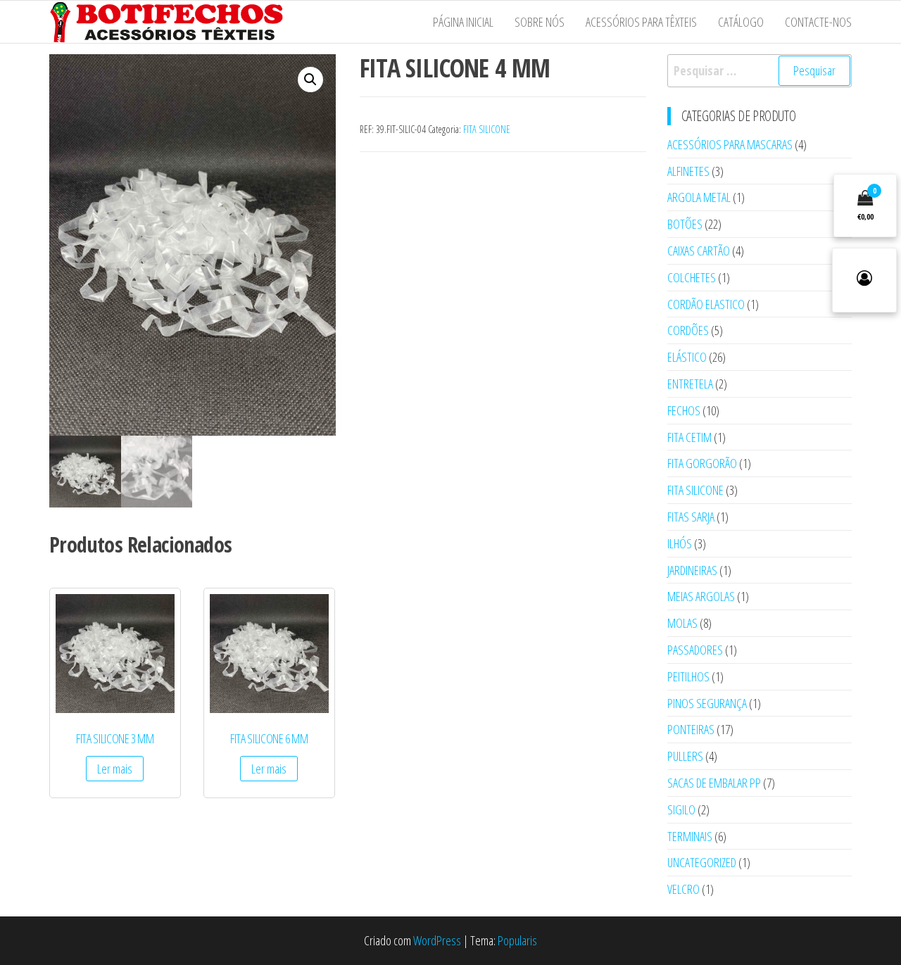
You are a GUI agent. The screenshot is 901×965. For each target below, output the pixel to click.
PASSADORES (695, 649)
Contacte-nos (818, 21)
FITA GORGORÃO (702, 463)
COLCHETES (691, 277)
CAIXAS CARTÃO (698, 250)
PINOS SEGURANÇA (707, 703)
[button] (310, 79)
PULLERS (685, 756)
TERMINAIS (689, 836)
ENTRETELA (690, 383)
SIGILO (681, 809)
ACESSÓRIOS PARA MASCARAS (730, 144)
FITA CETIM (689, 437)
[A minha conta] (864, 280)
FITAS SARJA (690, 516)
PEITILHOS (688, 676)
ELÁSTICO (687, 356)
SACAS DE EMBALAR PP (714, 782)
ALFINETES (688, 171)
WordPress (437, 940)
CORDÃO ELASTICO (706, 304)
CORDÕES (688, 330)
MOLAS (682, 622)
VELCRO (683, 889)
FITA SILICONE (486, 129)
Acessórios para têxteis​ (641, 21)
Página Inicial (463, 21)
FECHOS (683, 410)
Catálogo (741, 21)
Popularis (517, 940)
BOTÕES (684, 223)
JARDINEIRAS (692, 570)
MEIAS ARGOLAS (701, 596)
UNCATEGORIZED (701, 862)
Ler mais (114, 768)
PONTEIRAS (690, 729)
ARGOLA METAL (699, 197)
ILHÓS (679, 543)
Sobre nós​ (540, 21)
